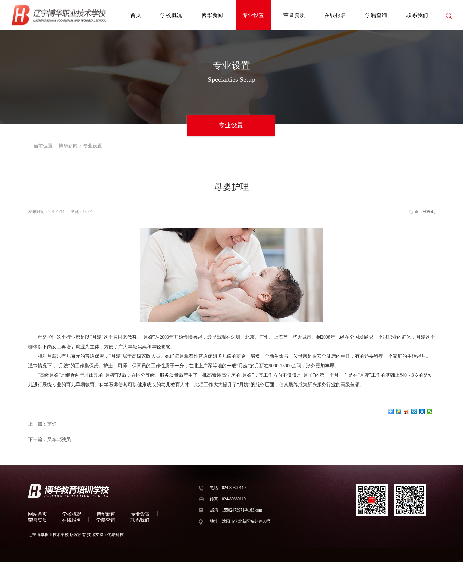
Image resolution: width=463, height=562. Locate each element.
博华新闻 (212, 15)
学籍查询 (376, 15)
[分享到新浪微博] (406, 411)
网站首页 (37, 514)
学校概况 (171, 15)
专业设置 (253, 15)
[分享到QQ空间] (399, 411)
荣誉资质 (294, 15)
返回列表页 (425, 211)
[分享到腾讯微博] (414, 411)
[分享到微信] (430, 411)
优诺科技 (115, 534)
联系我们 (417, 15)
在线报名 (335, 15)
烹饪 (52, 424)
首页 (135, 15)
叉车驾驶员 (59, 439)
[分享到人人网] (422, 411)
